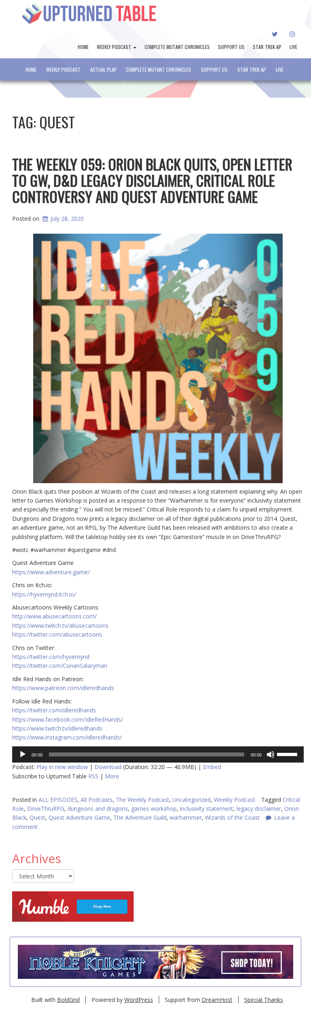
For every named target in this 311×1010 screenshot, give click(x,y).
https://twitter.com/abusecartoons (57, 634)
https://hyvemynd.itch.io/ (44, 594)
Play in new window (62, 767)
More (112, 776)
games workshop (154, 808)
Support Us (231, 46)
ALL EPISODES (57, 799)
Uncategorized (192, 799)
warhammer (186, 817)
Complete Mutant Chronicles (177, 46)
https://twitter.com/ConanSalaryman (59, 665)
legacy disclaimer (258, 808)
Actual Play (103, 69)
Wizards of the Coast (232, 817)
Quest (37, 817)
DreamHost (217, 1000)
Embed (212, 767)
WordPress (138, 1000)
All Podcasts (97, 799)
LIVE (293, 46)
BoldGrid (68, 1000)
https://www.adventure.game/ (51, 572)
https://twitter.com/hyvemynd (50, 657)
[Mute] (270, 754)
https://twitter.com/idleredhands (54, 710)
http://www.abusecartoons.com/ (54, 616)
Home (83, 46)
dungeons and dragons (98, 808)
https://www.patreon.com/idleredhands (63, 688)
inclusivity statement (206, 808)
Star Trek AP (267, 46)
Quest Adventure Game (79, 817)
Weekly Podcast (114, 46)
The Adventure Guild (139, 817)
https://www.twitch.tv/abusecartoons (60, 625)
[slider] (288, 753)
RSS (93, 776)
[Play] (23, 754)
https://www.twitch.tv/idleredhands (57, 728)
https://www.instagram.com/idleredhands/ (67, 737)
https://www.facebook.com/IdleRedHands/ (67, 719)
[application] (158, 754)
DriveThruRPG (45, 808)
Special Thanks (263, 1000)
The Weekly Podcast (142, 799)
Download (107, 767)
